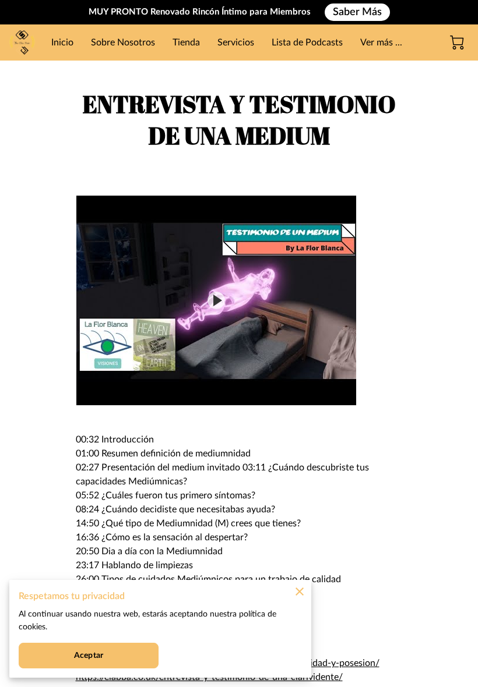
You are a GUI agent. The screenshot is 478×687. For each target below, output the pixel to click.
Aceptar (88, 655)
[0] (457, 42)
